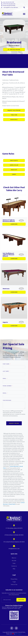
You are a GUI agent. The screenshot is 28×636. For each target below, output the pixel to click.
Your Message (7, 400)
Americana (6, 288)
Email (4, 378)
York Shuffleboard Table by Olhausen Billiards (8, 254)
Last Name (6, 371)
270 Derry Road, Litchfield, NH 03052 (14, 535)
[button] (24, 7)
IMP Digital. (18, 634)
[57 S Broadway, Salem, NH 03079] (14, 525)
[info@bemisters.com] (14, 546)
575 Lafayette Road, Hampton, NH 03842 (14, 542)
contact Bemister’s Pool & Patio (14, 503)
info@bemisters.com (14, 548)
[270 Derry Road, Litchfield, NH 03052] (14, 532)
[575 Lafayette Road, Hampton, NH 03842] (14, 539)
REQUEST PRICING (14, 423)
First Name (6, 364)
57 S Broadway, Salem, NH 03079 (14, 528)
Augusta (5, 322)
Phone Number (7, 385)
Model (5, 393)
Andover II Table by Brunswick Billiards (9, 220)
